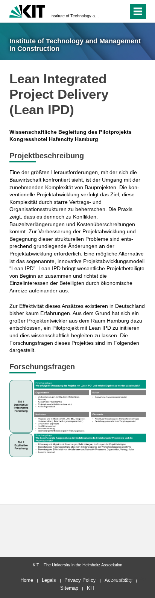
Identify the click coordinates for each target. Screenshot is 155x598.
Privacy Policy (80, 580)
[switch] (109, 11)
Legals (49, 580)
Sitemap (69, 588)
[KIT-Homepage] (27, 10)
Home (26, 580)
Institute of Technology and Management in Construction (75, 16)
